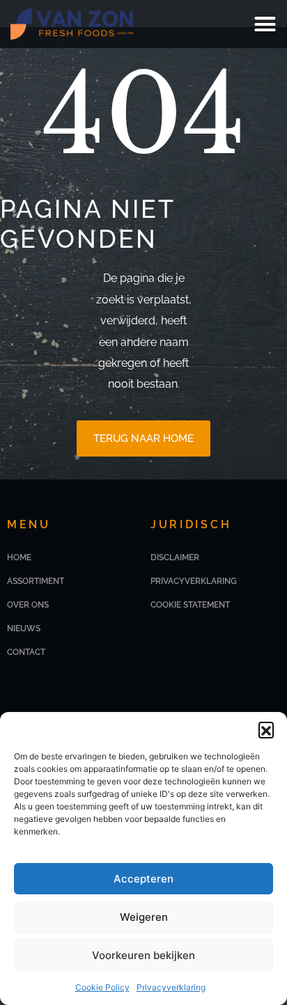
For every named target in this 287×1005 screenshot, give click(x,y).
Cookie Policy (102, 987)
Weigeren (144, 917)
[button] (266, 729)
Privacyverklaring (171, 987)
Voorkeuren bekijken (143, 955)
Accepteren (143, 878)
